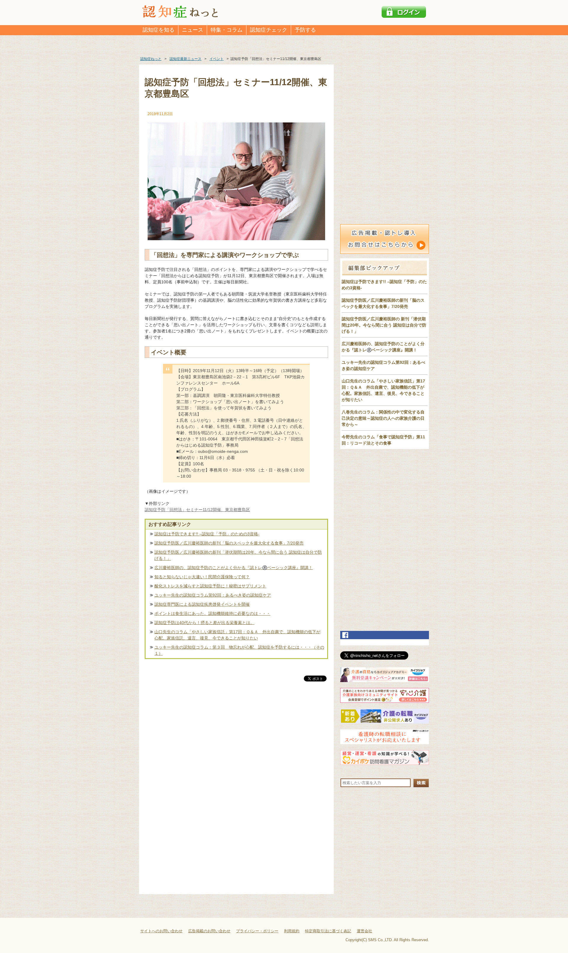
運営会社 (364, 931)
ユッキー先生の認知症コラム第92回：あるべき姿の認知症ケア (212, 595)
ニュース (192, 30)
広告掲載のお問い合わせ (209, 931)
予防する (305, 30)
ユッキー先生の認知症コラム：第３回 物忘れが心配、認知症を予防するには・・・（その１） (239, 650)
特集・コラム (227, 30)
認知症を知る (159, 30)
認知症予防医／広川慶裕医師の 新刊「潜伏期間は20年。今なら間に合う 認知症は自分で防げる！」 (384, 325)
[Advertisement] (236, 744)
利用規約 (291, 931)
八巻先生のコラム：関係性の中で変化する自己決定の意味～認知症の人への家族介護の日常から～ (383, 418)
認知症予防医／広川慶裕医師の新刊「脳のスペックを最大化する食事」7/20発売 (229, 543)
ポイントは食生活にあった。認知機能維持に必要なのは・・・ (212, 613)
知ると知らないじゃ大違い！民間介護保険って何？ (202, 576)
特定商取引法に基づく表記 (328, 931)
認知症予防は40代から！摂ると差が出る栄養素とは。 (204, 622)
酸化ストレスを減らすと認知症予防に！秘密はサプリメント (210, 586)
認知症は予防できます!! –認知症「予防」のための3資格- (206, 534)
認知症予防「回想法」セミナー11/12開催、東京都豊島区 (197, 509)
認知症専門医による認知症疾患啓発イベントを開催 (202, 604)
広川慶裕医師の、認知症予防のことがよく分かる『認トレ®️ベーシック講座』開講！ (233, 567)
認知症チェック (268, 30)
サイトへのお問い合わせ (161, 931)
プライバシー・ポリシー (257, 931)
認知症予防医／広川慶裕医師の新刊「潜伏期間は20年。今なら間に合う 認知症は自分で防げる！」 (238, 555)
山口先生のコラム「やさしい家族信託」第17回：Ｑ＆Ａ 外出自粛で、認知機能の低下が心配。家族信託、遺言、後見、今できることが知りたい (237, 634)
